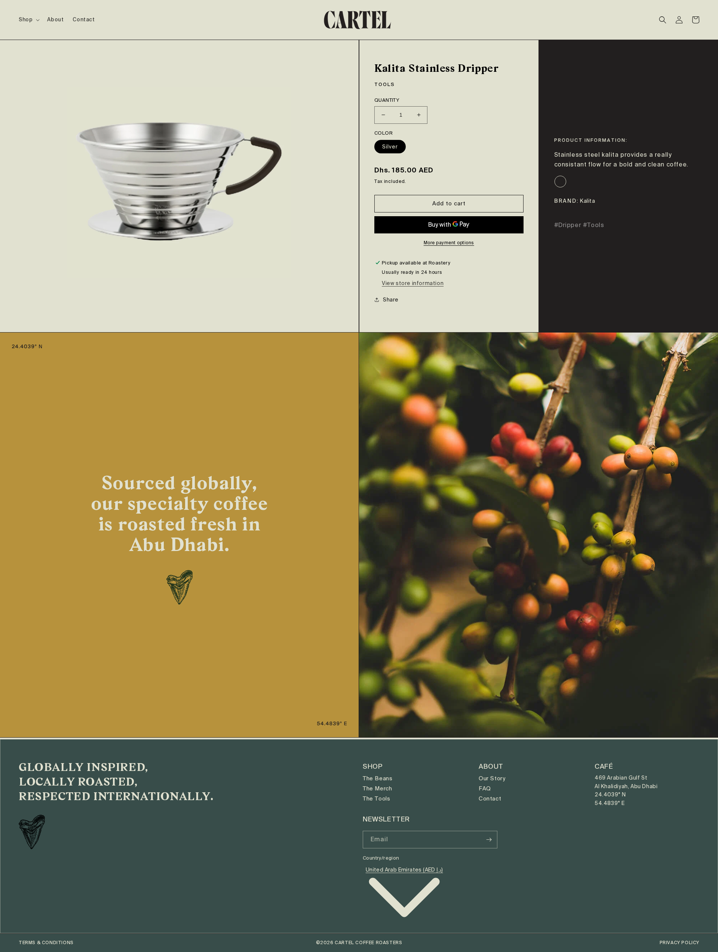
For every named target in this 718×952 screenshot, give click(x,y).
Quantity (386, 100)
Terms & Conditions (46, 943)
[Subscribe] (489, 839)
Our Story (492, 778)
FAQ (485, 788)
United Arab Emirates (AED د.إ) (404, 869)
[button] (28, 19)
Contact (490, 798)
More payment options (449, 243)
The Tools (376, 798)
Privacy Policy (679, 943)
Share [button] (391, 299)
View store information (413, 283)
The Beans (377, 778)
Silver (390, 146)
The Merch (377, 788)
